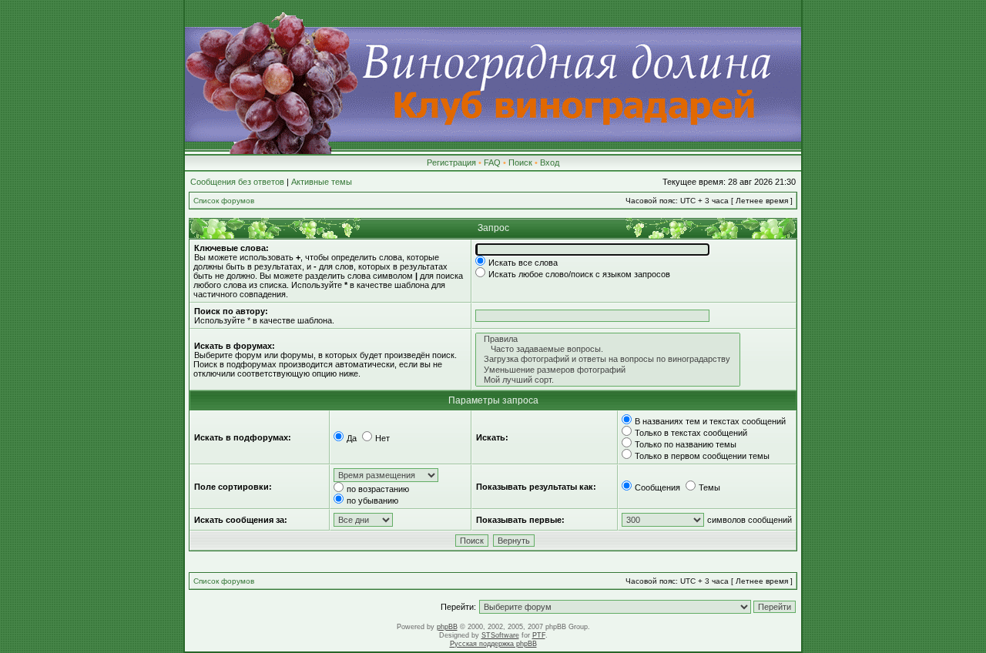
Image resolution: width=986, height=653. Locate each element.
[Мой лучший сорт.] (608, 380)
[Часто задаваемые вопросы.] (608, 349)
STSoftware (500, 635)
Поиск (520, 162)
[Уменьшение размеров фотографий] (608, 370)
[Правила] (608, 339)
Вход (549, 162)
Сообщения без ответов (237, 181)
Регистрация (451, 162)
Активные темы (321, 181)
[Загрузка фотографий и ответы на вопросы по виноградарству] (608, 359)
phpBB (447, 627)
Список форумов (223, 200)
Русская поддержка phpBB (493, 644)
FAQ (492, 162)
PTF (538, 635)
